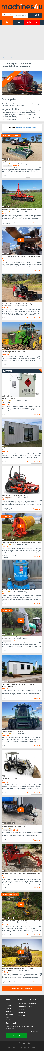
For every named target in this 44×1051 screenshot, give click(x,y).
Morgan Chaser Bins (26, 127)
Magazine (9, 1008)
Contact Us (32, 1003)
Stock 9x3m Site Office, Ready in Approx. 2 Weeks (18, 684)
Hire (18, 22)
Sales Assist (21, 1015)
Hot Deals (33, 22)
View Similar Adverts (21, 988)
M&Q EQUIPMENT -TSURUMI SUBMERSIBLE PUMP (18, 590)
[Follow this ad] (28, 176)
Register (8, 1005)
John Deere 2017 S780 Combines (12, 731)
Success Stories (8, 1018)
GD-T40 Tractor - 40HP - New (12, 779)
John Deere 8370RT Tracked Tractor (14, 351)
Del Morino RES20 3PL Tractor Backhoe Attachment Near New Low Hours (22, 873)
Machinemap (17, 1049)
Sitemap (32, 1047)
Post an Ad (16, 1036)
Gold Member (7, 211)
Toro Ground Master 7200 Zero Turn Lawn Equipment (19, 304)
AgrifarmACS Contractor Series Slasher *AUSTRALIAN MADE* (22, 162)
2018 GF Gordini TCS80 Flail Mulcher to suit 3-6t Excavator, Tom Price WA (22, 256)
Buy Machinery (22, 1003)
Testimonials (9, 1014)
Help (30, 1006)
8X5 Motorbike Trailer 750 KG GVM (13, 826)
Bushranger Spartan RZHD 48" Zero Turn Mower (18, 968)
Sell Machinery (22, 1006)
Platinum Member (8, 686)
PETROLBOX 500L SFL (9, 398)
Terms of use (11, 1047)
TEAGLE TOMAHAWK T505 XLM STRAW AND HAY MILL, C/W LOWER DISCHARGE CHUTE (22, 542)
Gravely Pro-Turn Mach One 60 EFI (13, 495)
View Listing (37, 176)
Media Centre (21, 1012)
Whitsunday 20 (7, 448)
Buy (7, 22)
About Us (8, 1011)
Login (7, 1003)
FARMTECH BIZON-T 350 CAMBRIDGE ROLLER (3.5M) (19, 209)
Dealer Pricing (21, 1009)
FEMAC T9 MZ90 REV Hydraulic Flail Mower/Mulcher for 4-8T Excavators (22, 921)
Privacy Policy (23, 1047)
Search (34, 15)
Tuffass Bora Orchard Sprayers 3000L (14, 637)
